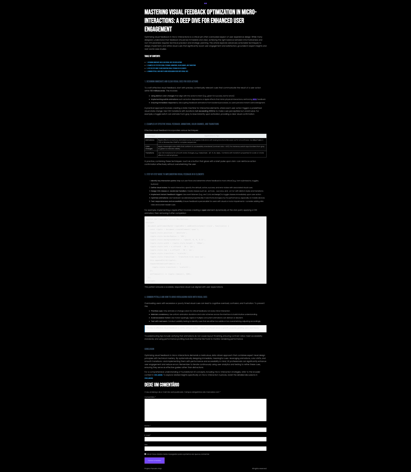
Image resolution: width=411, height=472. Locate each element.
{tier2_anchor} (148, 378)
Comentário (150, 397)
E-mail (147, 435)
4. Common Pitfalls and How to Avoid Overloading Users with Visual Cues (167, 71)
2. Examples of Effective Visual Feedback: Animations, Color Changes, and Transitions (171, 65)
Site (145, 445)
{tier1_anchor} (158, 375)
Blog (205, 3)
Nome (147, 426)
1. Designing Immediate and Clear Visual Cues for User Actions (164, 62)
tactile (255, 99)
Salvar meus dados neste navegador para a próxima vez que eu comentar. (178, 454)
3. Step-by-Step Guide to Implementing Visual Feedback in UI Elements (166, 68)
